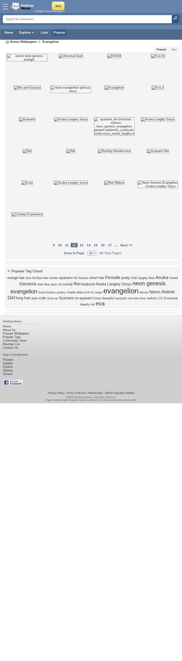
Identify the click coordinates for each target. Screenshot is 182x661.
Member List (11, 344)
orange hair (16, 278)
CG (160, 298)
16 (103, 245)
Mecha (144, 292)
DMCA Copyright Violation (119, 392)
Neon (154, 291)
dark (40, 284)
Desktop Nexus (83, 397)
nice (28, 278)
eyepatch (121, 298)
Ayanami (66, 298)
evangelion (121, 291)
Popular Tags (12, 337)
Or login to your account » (49, 11)
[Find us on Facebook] (13, 384)
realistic (152, 298)
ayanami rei (68, 278)
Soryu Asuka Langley (51, 292)
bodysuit (88, 284)
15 (96, 245)
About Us (9, 330)
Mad (152, 278)
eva (100, 303)
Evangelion (50, 41)
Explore (25, 32)
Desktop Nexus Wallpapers (23, 6)
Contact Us (10, 347)
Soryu (98, 298)
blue (143, 298)
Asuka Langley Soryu (114, 284)
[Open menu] (5, 6)
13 (81, 245)
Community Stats (15, 340)
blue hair (42, 278)
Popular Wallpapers (16, 333)
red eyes (133, 298)
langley (143, 278)
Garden (8, 363)
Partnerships (95, 392)
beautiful (108, 298)
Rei (77, 283)
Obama (8, 370)
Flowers (8, 359)
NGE (134, 278)
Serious (83, 278)
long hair (23, 298)
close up (52, 298)
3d (60, 284)
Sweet (173, 278)
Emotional (170, 298)
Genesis (27, 283)
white (79, 292)
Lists (44, 32)
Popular (59, 32)
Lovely (68, 284)
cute (42, 298)
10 (60, 245)
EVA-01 (89, 292)
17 (110, 245)
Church (8, 367)
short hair (97, 278)
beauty (85, 304)
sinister (53, 278)
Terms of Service (76, 392)
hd (34, 278)
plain (35, 298)
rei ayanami (84, 298)
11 (67, 245)
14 (89, 245)
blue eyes (50, 284)
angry (98, 292)
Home (9, 32)
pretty (125, 278)
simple (70, 292)
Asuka (161, 277)
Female (112, 277)
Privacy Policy (56, 392)
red (93, 304)
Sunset (8, 374)
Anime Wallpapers (23, 41)
